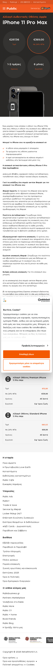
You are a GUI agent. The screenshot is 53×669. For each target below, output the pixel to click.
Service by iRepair (12, 509)
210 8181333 (25, 2)
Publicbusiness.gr (11, 593)
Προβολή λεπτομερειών (33, 345)
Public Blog (8, 623)
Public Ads (8, 497)
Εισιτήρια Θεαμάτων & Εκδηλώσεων (21, 522)
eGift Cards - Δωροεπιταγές (17, 526)
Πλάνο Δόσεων (10, 560)
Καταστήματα (39, 2)
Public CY (7, 611)
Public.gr (13, 2)
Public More (8, 606)
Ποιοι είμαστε (9, 463)
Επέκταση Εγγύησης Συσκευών (18, 518)
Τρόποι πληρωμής (12, 552)
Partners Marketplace (14, 598)
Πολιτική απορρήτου (13, 665)
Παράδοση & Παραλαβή (15, 547)
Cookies (30, 665)
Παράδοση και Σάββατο (15, 531)
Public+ (6, 501)
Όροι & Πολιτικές (11, 577)
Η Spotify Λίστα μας (13, 628)
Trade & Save (10, 505)
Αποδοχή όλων (26, 354)
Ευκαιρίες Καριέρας (12, 484)
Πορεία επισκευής (11, 564)
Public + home (10, 615)
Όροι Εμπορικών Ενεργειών (16, 581)
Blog (5, 2)
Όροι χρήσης (9, 658)
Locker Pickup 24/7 (12, 514)
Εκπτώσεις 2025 (11, 573)
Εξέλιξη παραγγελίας (13, 543)
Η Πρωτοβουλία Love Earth (17, 467)
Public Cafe (8, 480)
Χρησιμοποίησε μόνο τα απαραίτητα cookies (26, 365)
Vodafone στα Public (13, 602)
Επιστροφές (9, 556)
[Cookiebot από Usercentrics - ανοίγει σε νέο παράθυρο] (38, 300)
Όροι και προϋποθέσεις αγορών (19, 661)
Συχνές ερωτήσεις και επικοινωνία (20, 568)
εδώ (24, 337)
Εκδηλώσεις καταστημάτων (17, 476)
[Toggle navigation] (4, 8)
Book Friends (9, 619)
